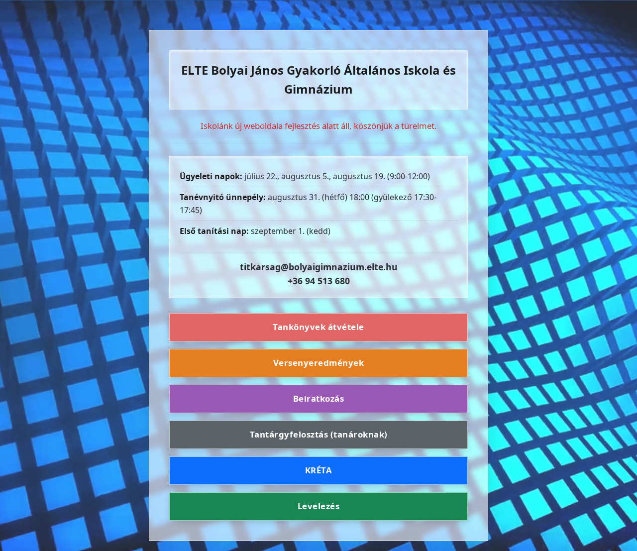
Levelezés (319, 506)
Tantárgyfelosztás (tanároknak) (319, 434)
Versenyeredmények (318, 362)
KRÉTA (318, 470)
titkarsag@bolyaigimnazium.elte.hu (319, 267)
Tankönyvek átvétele (318, 327)
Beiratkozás (318, 398)
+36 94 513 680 (319, 281)
